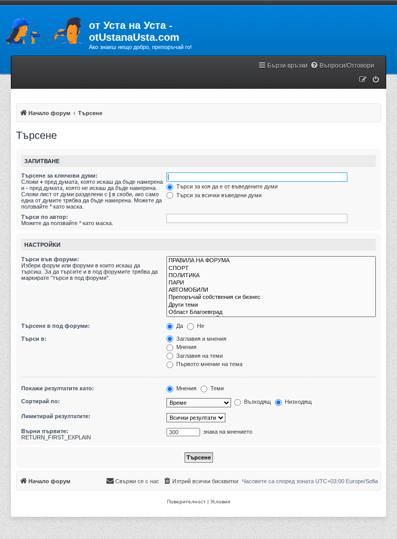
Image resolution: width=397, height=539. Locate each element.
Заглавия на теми (199, 356)
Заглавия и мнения (200, 339)
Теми (216, 388)
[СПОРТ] (271, 268)
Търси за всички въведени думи (218, 195)
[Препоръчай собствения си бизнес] (271, 297)
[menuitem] (342, 66)
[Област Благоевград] (271, 312)
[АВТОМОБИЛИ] (271, 290)
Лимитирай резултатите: (55, 416)
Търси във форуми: (50, 259)
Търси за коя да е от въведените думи (226, 186)
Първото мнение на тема (208, 364)
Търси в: (34, 339)
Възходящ (256, 402)
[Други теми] (271, 305)
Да (179, 326)
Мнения (185, 347)
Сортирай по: (40, 401)
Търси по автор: (44, 217)
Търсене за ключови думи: (59, 175)
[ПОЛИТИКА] (271, 275)
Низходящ (297, 402)
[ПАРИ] (271, 283)
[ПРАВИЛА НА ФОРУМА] (271, 260)
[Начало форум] (44, 28)
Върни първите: (44, 431)
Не (199, 326)
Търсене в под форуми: (55, 326)
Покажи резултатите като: (57, 388)
